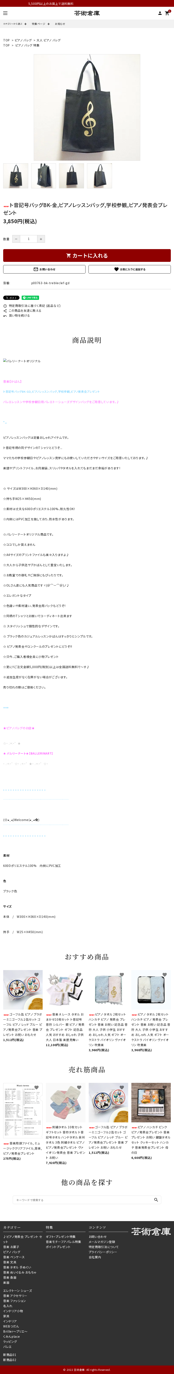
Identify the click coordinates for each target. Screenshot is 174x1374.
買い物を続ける (16, 315)
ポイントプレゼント (58, 1247)
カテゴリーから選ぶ (12, 23)
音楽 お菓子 (11, 1247)
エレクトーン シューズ (17, 1290)
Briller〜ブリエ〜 (15, 1331)
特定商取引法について (104, 1247)
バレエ (7, 1346)
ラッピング (10, 1341)
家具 (6, 1316)
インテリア (10, 1321)
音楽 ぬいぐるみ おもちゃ (19, 1272)
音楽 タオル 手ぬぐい (17, 1267)
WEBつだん (11, 1326)
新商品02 (9, 1360)
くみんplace (11, 1336)
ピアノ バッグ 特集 (27, 45)
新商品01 (9, 1355)
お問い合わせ (44, 269)
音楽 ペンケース (14, 1257)
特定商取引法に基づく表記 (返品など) (32, 305)
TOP (6, 40)
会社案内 (95, 1257)
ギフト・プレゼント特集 (61, 1236)
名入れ (8, 1306)
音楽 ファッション (14, 1301)
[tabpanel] (87, 107)
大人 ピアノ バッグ (48, 40)
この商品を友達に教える (22, 310)
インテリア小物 (13, 1311)
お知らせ (60, 23)
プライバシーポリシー (103, 1252)
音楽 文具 (10, 1262)
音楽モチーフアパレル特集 (63, 1242)
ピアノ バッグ (23, 40)
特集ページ (38, 23)
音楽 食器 (10, 1277)
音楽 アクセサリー (15, 1296)
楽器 (6, 1282)
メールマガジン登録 (102, 1242)
